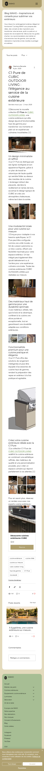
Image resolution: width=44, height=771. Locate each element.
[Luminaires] (33, 696)
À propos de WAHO (11, 708)
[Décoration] (33, 699)
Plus (23, 55)
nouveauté (13, 575)
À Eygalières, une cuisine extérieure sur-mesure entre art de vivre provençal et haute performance (21, 629)
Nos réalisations (9, 714)
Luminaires (8, 696)
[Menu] (36, 3)
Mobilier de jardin (10, 687)
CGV (6, 747)
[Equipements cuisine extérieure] (33, 693)
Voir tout (33, 602)
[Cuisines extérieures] (33, 690)
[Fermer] (41, 751)
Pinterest (7, 738)
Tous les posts (12, 55)
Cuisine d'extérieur (14, 580)
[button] (22, 528)
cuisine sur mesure (16, 562)
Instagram (7, 732)
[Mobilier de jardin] (33, 687)
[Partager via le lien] (15, 587)
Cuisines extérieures (11, 690)
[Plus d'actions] (34, 67)
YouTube (7, 741)
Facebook (7, 735)
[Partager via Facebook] (9, 587)
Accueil (6, 684)
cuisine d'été (30, 558)
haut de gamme (15, 571)
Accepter (32, 764)
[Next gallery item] (33, 211)
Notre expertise (9, 711)
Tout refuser (12, 764)
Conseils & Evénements (12, 720)
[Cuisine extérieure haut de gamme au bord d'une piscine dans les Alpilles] (22, 615)
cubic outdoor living (16, 567)
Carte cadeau (9, 726)
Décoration (8, 700)
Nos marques (9, 717)
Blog (5, 723)
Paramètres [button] (22, 768)
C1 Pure (27, 571)
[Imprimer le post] (20, 587)
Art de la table (9, 703)
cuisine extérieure (16, 558)
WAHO (12, 4)
